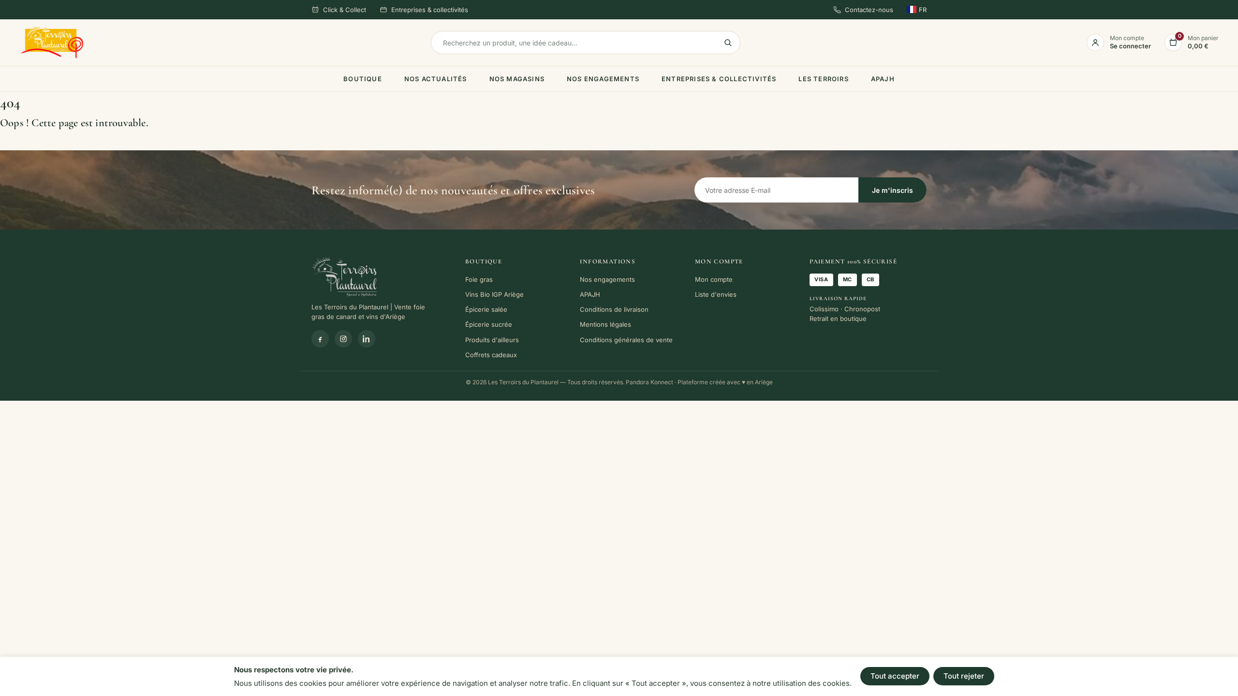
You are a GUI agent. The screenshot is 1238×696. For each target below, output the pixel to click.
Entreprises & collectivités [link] (429, 10)
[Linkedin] (366, 339)
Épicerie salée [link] (486, 309)
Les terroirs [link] (823, 79)
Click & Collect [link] (344, 10)
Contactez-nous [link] (869, 10)
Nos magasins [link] (517, 79)
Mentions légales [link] (605, 324)
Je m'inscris (892, 190)
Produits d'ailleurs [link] (492, 340)
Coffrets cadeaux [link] (491, 355)
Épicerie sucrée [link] (488, 324)
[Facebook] (320, 339)
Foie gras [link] (479, 279)
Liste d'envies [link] (716, 294)
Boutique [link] (362, 79)
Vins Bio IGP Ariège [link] (494, 294)
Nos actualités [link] (435, 79)
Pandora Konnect (649, 382)
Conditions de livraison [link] (614, 309)
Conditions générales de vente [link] (626, 340)
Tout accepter (894, 676)
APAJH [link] (883, 79)
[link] (52, 42)
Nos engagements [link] (603, 79)
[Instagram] (343, 339)
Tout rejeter (963, 676)
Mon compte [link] (714, 279)
